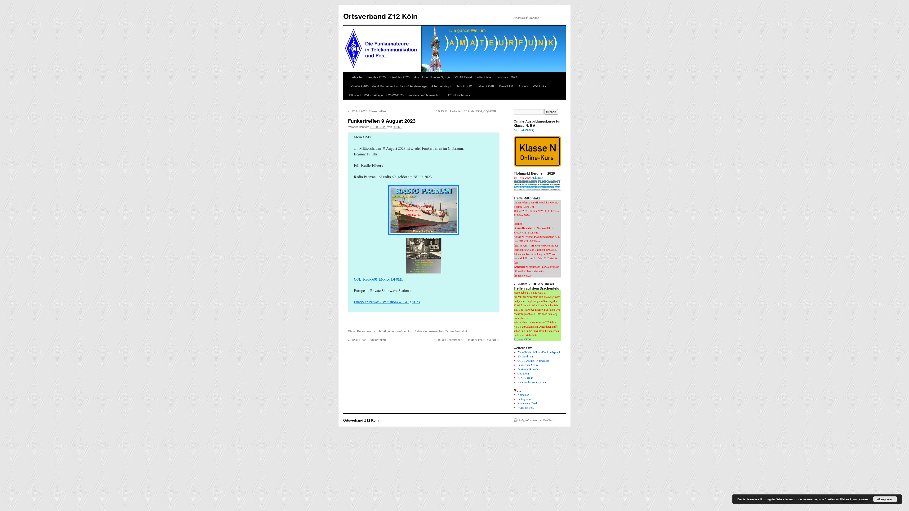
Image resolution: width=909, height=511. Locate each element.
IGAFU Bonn (525, 377)
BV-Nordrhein (525, 356)
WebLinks (539, 86)
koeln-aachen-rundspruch (531, 382)
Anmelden (523, 394)
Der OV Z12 (464, 86)
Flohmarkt (537, 177)
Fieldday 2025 (400, 77)
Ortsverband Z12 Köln (380, 16)
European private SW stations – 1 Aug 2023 (387, 301)
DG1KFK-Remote (458, 95)
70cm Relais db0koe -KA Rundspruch (539, 352)
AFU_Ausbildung (524, 130)
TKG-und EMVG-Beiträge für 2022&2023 (376, 95)
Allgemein (389, 331)
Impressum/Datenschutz (425, 95)
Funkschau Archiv (527, 365)
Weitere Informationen (854, 499)
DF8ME (397, 127)
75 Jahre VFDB (523, 339)
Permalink (461, 331)
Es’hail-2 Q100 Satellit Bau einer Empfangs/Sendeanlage (387, 86)
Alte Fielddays (441, 86)
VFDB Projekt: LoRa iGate (473, 77)
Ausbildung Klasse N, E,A (432, 77)
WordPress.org (525, 407)
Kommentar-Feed (527, 403)
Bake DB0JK (485, 86)
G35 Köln (523, 373)
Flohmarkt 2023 (506, 77)
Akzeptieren (885, 499)
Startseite (355, 77)
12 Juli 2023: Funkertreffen (367, 111)
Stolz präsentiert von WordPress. (537, 420)
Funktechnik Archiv (528, 369)
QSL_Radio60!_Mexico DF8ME (379, 279)
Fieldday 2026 (376, 77)
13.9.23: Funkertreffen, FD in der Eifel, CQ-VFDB (466, 111)
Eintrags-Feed (525, 399)
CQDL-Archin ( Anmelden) (533, 360)
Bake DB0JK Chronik (513, 86)
